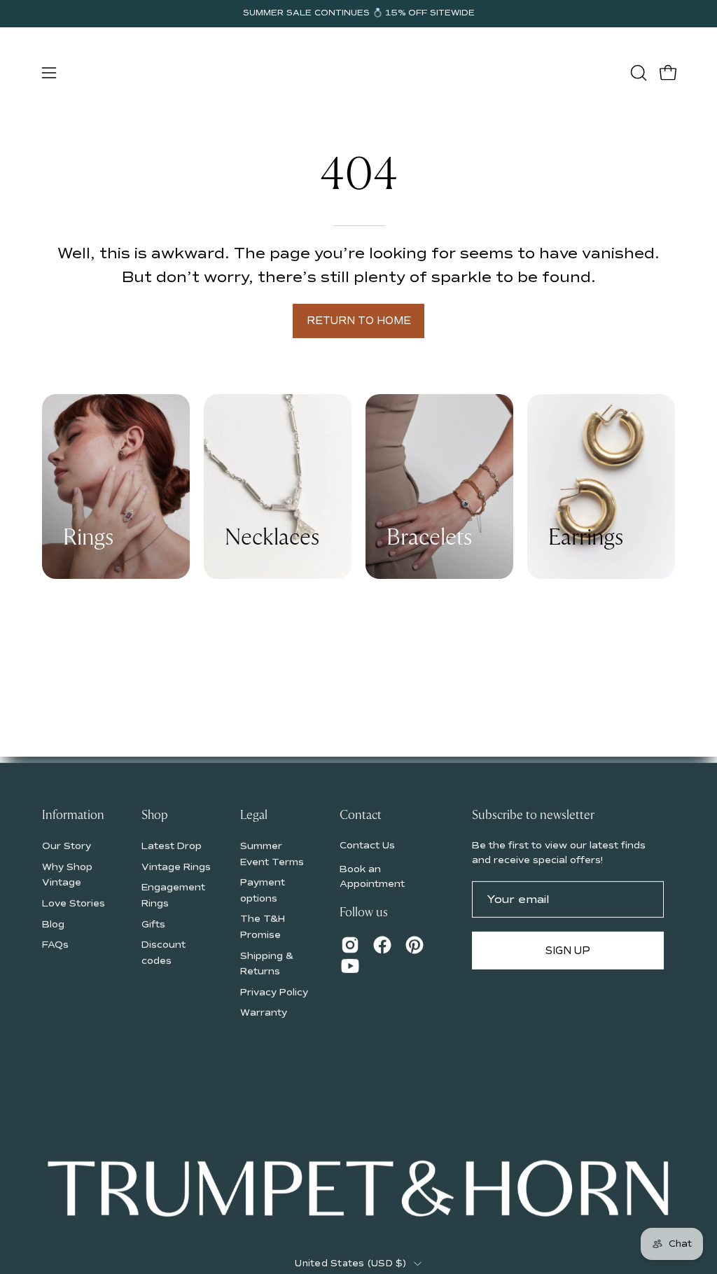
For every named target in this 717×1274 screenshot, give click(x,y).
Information (73, 815)
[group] (358, 13)
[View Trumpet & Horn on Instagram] (350, 944)
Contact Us (367, 844)
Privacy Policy (274, 991)
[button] (637, 73)
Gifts (153, 924)
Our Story (66, 845)
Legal (253, 815)
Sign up (567, 950)
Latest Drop (171, 845)
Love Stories (73, 903)
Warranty (263, 1012)
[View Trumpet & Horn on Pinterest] (414, 944)
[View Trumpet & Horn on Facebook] (382, 944)
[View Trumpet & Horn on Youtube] (350, 965)
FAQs (55, 945)
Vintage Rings (176, 866)
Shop (154, 815)
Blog (53, 924)
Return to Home (359, 320)
